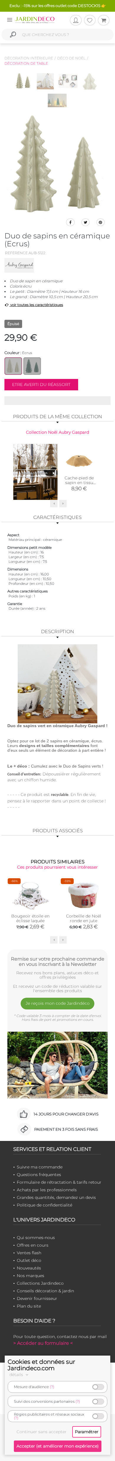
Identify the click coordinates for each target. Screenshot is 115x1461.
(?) (52, 1387)
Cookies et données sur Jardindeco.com (41, 1365)
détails (16, 1374)
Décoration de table (26, 63)
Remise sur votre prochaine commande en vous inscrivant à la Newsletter (57, 961)
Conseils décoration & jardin (45, 1290)
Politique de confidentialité (44, 1205)
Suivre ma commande (40, 1167)
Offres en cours (32, 1245)
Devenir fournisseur (37, 1298)
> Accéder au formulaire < (43, 1343)
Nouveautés (29, 1268)
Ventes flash (29, 1252)
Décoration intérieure (28, 58)
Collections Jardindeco (40, 1283)
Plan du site (29, 1306)
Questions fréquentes (39, 1174)
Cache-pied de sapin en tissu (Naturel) (79, 482)
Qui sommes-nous (36, 1237)
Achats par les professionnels (47, 1189)
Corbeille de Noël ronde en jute (83, 918)
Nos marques (30, 1275)
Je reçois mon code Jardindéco (58, 1003)
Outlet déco (29, 1260)
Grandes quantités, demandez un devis (56, 1197)
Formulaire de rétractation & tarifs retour (59, 1182)
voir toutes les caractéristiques (36, 305)
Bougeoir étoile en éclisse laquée (30, 918)
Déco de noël (71, 58)
